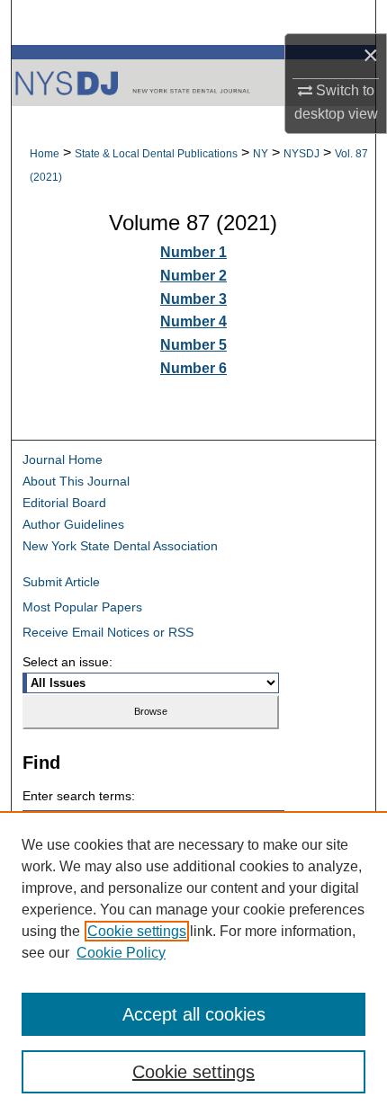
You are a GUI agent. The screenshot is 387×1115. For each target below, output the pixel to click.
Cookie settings (136, 931)
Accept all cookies (194, 1014)
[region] (193, 963)
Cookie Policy (121, 952)
